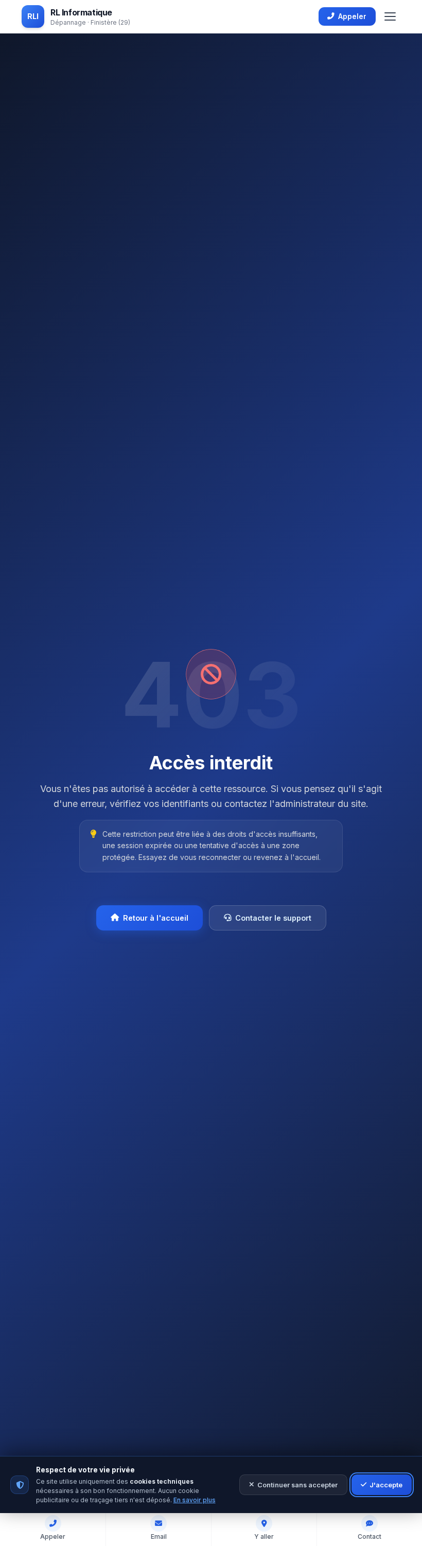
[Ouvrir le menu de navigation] (390, 16)
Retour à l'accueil (155, 917)
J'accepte (386, 1485)
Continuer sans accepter (297, 1485)
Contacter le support (273, 917)
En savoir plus (194, 1500)
